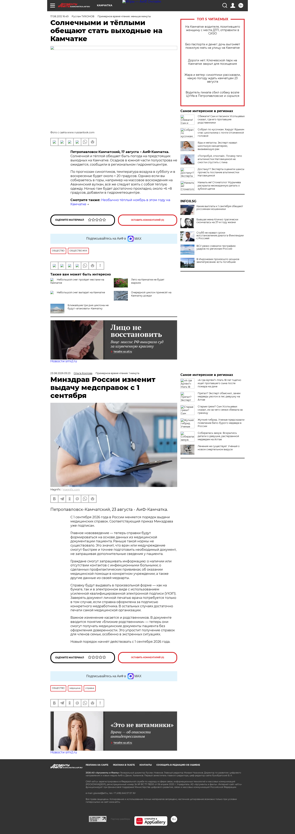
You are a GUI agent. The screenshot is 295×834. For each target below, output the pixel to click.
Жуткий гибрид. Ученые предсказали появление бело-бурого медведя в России (221, 423)
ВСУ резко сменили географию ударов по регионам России (216, 247)
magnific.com (71, 489)
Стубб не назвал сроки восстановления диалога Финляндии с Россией (220, 235)
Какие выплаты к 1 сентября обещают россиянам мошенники (219, 208)
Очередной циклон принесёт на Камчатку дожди (151, 294)
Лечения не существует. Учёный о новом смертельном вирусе (219, 448)
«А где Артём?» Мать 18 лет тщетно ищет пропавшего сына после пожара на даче (219, 383)
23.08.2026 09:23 (60, 373)
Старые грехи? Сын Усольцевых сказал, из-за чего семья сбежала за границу (220, 409)
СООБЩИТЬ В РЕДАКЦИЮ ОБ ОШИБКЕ (178, 765)
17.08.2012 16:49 (59, 16)
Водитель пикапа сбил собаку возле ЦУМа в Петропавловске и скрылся (212, 94)
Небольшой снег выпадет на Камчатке (81, 292)
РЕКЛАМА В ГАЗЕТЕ (124, 765)
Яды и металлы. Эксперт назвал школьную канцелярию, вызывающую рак (217, 146)
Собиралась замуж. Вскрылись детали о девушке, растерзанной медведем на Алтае (218, 436)
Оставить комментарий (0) (147, 220)
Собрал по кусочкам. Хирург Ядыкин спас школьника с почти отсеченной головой (221, 132)
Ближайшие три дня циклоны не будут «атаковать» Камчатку (88, 307)
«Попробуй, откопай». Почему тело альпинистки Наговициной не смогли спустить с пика (220, 159)
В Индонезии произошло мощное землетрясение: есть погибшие (217, 260)
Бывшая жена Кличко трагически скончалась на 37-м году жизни (217, 221)
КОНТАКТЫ (145, 765)
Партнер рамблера (120, 819)
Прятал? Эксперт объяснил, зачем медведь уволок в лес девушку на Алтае (219, 396)
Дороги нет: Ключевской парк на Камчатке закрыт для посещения (212, 62)
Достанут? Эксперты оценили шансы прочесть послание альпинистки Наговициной (221, 172)
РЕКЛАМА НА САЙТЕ (97, 765)
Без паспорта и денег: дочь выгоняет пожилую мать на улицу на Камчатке (212, 46)
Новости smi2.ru (63, 361)
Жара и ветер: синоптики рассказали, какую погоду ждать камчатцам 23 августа (212, 78)
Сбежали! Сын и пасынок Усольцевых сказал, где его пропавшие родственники (221, 119)
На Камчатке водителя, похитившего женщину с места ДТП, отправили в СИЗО (212, 30)
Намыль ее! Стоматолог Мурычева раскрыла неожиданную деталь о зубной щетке (219, 185)
